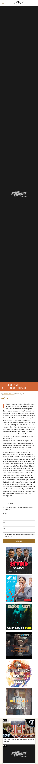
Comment (5, 513)
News (4, 720)
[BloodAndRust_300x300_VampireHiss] (19, 604)
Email (4, 528)
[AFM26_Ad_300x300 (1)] (19, 576)
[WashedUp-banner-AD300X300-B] (19, 632)
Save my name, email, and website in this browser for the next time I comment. (20, 535)
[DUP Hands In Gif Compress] (19, 689)
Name (4, 522)
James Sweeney (8, 394)
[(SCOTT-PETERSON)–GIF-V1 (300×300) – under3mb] (19, 548)
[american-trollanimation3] (19, 661)
